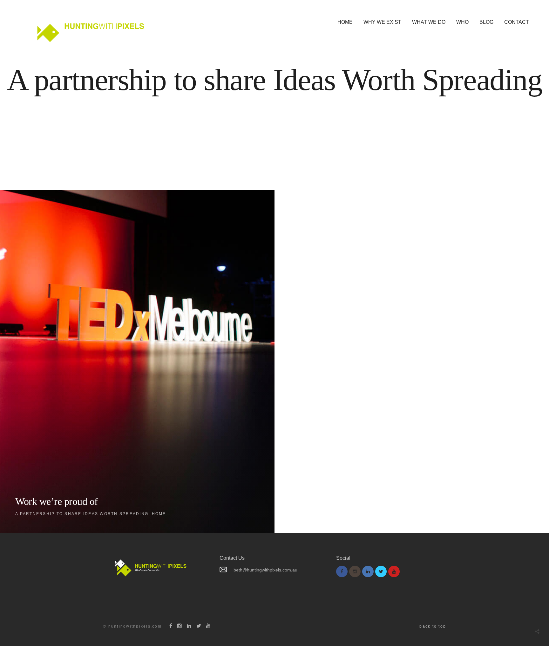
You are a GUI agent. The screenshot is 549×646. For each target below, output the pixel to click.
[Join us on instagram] (355, 571)
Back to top (432, 626)
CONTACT (516, 22)
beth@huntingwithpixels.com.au (265, 569)
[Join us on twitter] (381, 571)
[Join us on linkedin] (368, 571)
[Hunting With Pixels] (88, 29)
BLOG (486, 22)
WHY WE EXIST (382, 22)
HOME (345, 22)
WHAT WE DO (428, 22)
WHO (462, 22)
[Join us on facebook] (342, 571)
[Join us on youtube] (394, 571)
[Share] (537, 631)
